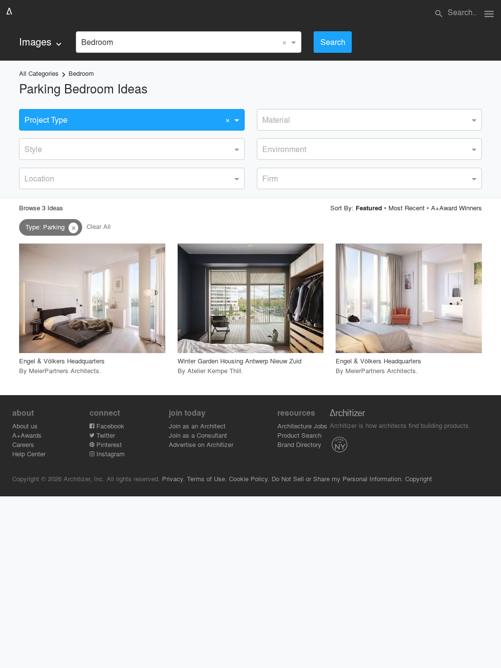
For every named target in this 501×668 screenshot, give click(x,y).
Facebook (109, 425)
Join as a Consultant (198, 435)
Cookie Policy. (249, 478)
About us (25, 425)
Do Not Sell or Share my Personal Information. (337, 478)
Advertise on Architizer (201, 444)
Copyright (418, 478)
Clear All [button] (99, 226)
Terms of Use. (207, 478)
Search (332, 41)
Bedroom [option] (97, 41)
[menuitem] (41, 42)
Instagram (109, 453)
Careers (23, 444)
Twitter (104, 435)
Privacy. (173, 478)
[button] (73, 228)
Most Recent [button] (406, 207)
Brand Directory (299, 444)
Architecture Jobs (302, 425)
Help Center (29, 453)
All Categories (39, 73)
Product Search (299, 435)
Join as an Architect (197, 425)
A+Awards (27, 435)
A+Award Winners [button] (456, 207)
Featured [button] (369, 207)
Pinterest (108, 444)
